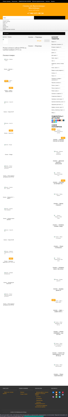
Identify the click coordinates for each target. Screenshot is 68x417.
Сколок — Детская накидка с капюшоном (58, 162)
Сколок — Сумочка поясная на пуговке (58, 140)
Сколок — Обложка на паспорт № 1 (58, 183)
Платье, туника (55, 85)
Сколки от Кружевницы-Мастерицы (18, 412)
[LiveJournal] (63, 120)
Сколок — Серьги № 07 (9, 111)
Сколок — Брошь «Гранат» (58, 204)
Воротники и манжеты (56, 44)
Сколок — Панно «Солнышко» (58, 247)
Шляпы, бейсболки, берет (57, 109)
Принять (25, 416)
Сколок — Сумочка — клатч (8, 70)
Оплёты (53, 73)
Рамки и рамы (55, 90)
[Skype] (56, 122)
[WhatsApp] (54, 122)
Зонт (53, 60)
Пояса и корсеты (55, 88)
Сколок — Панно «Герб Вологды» (58, 375)
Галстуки (53, 49)
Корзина (53, 1)
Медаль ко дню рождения (57, 70)
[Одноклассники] (54, 120)
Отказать (29, 416)
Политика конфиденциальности (37, 416)
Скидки (4, 24)
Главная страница (6, 1)
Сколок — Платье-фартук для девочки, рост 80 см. (8, 304)
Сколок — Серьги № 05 (9, 239)
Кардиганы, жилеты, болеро (58, 63)
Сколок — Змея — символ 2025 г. (58, 311)
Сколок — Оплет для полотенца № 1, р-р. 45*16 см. (58, 354)
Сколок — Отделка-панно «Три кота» (58, 268)
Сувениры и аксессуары (57, 99)
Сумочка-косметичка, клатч (57, 101)
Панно (53, 75)
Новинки (4, 25)
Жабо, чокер (54, 58)
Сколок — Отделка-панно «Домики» (8, 219)
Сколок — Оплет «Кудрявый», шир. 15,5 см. (58, 333)
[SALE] (8, 124)
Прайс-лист (5, 22)
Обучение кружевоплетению (38, 1)
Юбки (53, 112)
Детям (53, 52)
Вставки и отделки (56, 47)
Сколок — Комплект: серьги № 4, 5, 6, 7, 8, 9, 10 (9, 262)
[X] (60, 120)
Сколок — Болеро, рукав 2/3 (58, 289)
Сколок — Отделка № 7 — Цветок (8, 198)
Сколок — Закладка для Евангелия (9, 283)
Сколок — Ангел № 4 (8, 133)
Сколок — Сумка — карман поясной (9, 91)
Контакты (48, 1)
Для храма (6, 33)
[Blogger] (61, 120)
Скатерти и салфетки (56, 93)
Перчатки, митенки (56, 82)
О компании (39, 398)
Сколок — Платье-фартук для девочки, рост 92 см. (8, 176)
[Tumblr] (63, 394)
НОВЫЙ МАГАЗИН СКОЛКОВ (25, 1)
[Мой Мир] (56, 120)
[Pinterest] (58, 120)
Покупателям (14, 1)
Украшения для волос (56, 104)
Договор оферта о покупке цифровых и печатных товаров (41, 393)
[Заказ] (47, 40)
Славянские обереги (56, 96)
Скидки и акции (23, 394)
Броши (53, 41)
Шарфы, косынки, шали (57, 107)
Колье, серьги (55, 67)
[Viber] (52, 122)
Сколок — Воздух (8, 154)
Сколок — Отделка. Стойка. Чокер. (58, 225)
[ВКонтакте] (52, 120)
